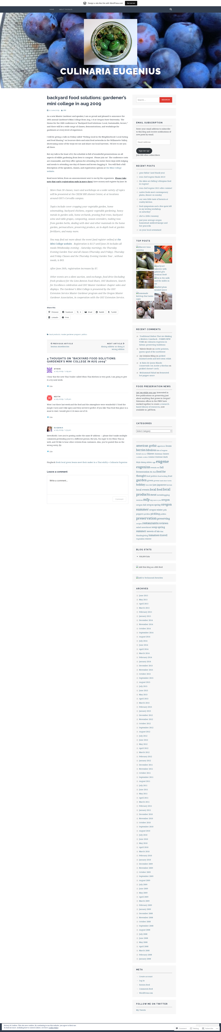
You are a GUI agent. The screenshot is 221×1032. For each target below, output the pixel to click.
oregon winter (156, 509)
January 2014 (145, 661)
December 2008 (146, 913)
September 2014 (146, 632)
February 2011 (145, 806)
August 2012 (144, 731)
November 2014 (146, 624)
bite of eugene (162, 450)
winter (148, 538)
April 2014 (143, 649)
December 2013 (146, 665)
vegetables (140, 539)
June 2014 (143, 645)
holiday (140, 484)
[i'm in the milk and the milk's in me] (163, 281)
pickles (147, 514)
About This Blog (65, 9)
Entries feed (144, 985)
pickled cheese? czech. (149, 368)
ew (158, 468)
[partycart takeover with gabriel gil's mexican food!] (163, 270)
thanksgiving (142, 535)
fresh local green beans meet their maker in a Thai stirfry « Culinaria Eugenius (91, 462)
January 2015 (145, 616)
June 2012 (143, 740)
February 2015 (145, 612)
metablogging (163, 495)
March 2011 (144, 802)
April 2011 (143, 798)
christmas (158, 454)
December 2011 (146, 765)
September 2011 (146, 777)
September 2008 (146, 926)
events (153, 467)
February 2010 (145, 855)
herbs (170, 481)
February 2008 (145, 954)
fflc (151, 472)
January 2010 (145, 860)
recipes (139, 524)
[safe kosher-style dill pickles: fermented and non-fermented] (145, 280)
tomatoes (154, 535)
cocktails (139, 457)
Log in (142, 980)
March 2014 (144, 653)
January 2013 (145, 711)
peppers (139, 514)
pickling (155, 513)
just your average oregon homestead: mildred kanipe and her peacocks (153, 223)
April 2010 (143, 847)
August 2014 (144, 636)
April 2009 (143, 897)
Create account (145, 976)
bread (138, 454)
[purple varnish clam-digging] (163, 301)
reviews (163, 523)
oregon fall (141, 505)
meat (153, 494)
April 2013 (143, 698)
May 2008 (143, 942)
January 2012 (145, 760)
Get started (131, 3)
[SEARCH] (171, 9)
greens (156, 480)
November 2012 (146, 719)
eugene (162, 461)
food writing (163, 476)
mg (151, 500)
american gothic (146, 445)
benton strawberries (62, 345)
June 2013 (143, 690)
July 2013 (143, 686)
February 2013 (145, 707)
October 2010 (145, 822)
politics (84, 334)
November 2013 (146, 670)
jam (155, 484)
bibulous (151, 450)
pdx (165, 510)
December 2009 (146, 864)
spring (161, 527)
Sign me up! (144, 151)
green (150, 480)
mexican (139, 500)
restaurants (150, 523)
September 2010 (146, 826)
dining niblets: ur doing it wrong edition (112, 347)
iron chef (149, 485)
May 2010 (143, 843)
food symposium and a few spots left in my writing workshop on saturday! (155, 209)
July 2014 (143, 641)
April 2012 (143, 748)
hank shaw (163, 481)
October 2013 (145, 674)
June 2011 (143, 789)
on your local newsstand (150, 230)
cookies (145, 457)
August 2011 (144, 781)
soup (154, 527)
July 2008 (143, 934)
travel (163, 535)
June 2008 (143, 938)
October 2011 (145, 773)
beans (169, 445)
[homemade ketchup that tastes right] (145, 296)
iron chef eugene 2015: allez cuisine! (155, 188)
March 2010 (144, 851)
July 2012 (143, 736)
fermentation (143, 471)
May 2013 (143, 694)
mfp (146, 499)
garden (141, 480)
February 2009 (145, 905)
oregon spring (154, 504)
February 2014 (145, 657)
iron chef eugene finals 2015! (152, 177)
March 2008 (144, 950)
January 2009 (145, 909)
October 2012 (145, 723)
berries (141, 450)
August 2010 (144, 831)
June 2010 (143, 839)
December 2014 (146, 620)
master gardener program (71, 334)
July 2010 (143, 835)
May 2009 (143, 893)
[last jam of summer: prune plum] (145, 310)
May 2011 (143, 793)
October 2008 (145, 921)
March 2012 (144, 752)
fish (154, 472)
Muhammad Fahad (148, 372)
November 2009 (146, 868)
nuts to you (157, 500)
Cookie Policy (53, 1028)
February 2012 (145, 756)
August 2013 (144, 682)
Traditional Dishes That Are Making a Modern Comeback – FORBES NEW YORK (155, 339)
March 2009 (144, 901)
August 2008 (144, 930)
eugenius (143, 467)
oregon (165, 499)
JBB (64, 110)
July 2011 (143, 785)
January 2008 (145, 959)
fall (162, 467)
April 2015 (143, 603)
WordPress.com (146, 993)
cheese (143, 454)
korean (169, 485)
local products (54, 334)
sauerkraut (146, 527)
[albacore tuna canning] (145, 248)
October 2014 (145, 628)
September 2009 (146, 876)
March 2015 (144, 608)
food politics (151, 476)
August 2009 (144, 880)
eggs (153, 462)
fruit (170, 476)
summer (141, 531)
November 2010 (146, 818)
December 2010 (146, 814)
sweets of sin (153, 531)
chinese (150, 453)
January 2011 (145, 810)
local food (156, 489)
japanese (161, 484)
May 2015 (143, 599)
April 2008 (143, 946)
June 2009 (143, 888)
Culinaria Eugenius (110, 71)
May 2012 (143, 744)
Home (51, 9)
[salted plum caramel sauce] (163, 288)
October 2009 (145, 872)
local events (143, 489)
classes (166, 453)
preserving (163, 518)
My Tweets (141, 1010)
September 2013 (146, 678)
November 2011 (146, 769)
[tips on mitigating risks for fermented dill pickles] (145, 261)
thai (161, 531)
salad (138, 527)
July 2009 (143, 884)
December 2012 (146, 715)
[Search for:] (148, 100)
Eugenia (58, 428)
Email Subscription (149, 122)
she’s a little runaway (149, 216)
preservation (146, 518)
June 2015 (143, 595)
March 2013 (144, 703)
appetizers (161, 446)
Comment (119, 499)
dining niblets (146, 462)
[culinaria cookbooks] (163, 255)
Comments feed (146, 989)
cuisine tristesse (155, 457)
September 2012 (146, 727)
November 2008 (146, 917)
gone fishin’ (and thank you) (152, 173)
